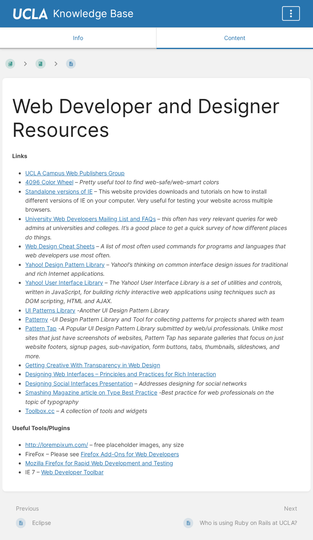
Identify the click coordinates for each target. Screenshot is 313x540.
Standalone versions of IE (59, 191)
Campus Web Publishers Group (75, 173)
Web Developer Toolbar (72, 472)
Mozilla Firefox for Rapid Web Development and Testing (99, 463)
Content (234, 37)
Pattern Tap (41, 328)
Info (78, 37)
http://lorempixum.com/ (56, 444)
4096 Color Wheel (49, 182)
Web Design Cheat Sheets (60, 246)
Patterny (36, 319)
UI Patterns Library (50, 310)
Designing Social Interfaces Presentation (79, 383)
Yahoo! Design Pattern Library (65, 264)
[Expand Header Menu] (291, 13)
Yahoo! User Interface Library (64, 282)
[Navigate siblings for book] (25, 63)
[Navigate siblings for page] (55, 63)
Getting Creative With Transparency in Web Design (92, 364)
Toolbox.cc (40, 410)
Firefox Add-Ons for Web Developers (130, 454)
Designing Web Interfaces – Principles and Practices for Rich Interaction (120, 373)
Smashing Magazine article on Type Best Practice (91, 392)
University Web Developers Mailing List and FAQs (90, 218)
